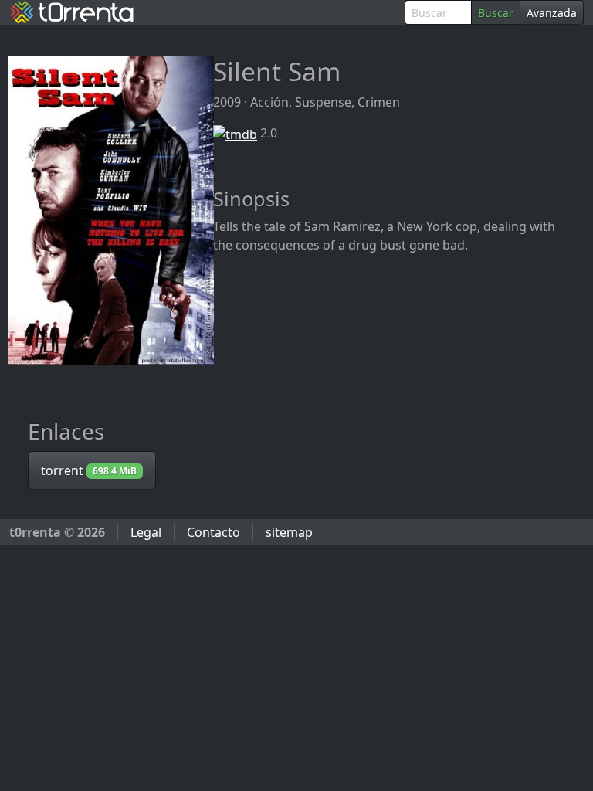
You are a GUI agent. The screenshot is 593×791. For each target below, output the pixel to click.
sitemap (289, 532)
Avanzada (552, 12)
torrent (89, 470)
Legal (145, 532)
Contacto (213, 532)
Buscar (495, 12)
